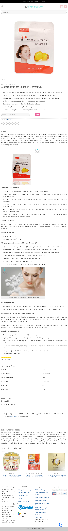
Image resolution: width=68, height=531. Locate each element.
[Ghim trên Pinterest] (14, 123)
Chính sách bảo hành (41, 500)
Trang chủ (4, 84)
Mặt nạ (9, 119)
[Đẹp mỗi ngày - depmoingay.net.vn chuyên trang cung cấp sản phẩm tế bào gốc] (34, 6)
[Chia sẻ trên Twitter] (8, 123)
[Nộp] (64, 12)
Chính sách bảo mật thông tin (40, 513)
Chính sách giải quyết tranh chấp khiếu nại (41, 508)
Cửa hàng (13, 84)
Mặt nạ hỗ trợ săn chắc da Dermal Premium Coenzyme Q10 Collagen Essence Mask (34, 476)
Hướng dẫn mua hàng (24, 490)
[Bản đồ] (65, 6)
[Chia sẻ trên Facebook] (5, 123)
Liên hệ (20, 498)
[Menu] (2, 6)
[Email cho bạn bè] (11, 123)
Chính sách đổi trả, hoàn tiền (42, 504)
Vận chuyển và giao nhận (42, 497)
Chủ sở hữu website (23, 495)
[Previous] (1, 466)
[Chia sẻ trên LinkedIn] (17, 123)
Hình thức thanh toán (24, 492)
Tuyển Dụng (38, 517)
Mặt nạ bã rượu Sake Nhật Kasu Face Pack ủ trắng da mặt (11, 476)
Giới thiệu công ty (40, 490)
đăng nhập (13, 417)
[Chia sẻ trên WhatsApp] (2, 123)
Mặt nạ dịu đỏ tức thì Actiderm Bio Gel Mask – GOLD (56, 476)
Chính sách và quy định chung (41, 493)
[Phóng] (3, 78)
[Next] (66, 466)
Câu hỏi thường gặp (23, 501)
